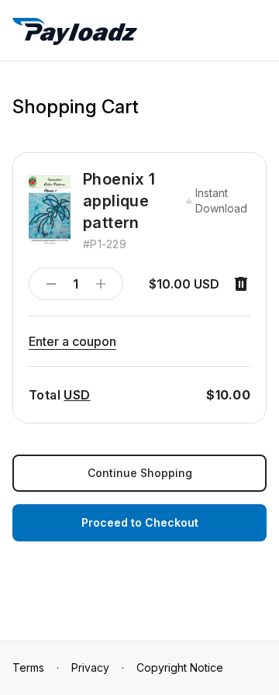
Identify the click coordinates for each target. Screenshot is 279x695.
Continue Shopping (140, 472)
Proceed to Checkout (139, 522)
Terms (28, 667)
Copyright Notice (179, 667)
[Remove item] (241, 284)
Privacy (90, 667)
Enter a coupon (72, 341)
